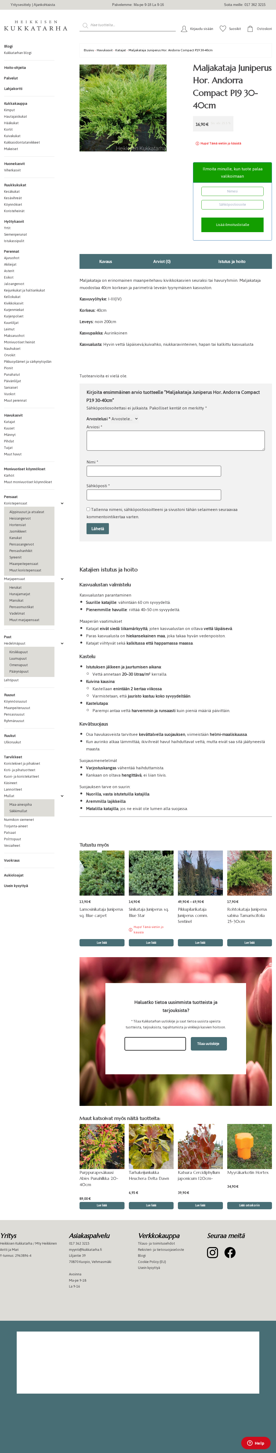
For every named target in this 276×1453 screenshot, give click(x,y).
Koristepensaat (15, 503)
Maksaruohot (14, 335)
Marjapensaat (14, 578)
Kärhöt (9, 475)
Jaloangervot (14, 283)
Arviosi (94, 427)
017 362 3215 (79, 1243)
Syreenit (15, 557)
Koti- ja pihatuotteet (19, 770)
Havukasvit (13, 415)
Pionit (8, 368)
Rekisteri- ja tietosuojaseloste (161, 1249)
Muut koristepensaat (25, 570)
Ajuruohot (11, 258)
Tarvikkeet (13, 757)
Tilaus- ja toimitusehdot (156, 1243)
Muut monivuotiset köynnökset (28, 482)
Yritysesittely (21, 5)
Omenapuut (18, 665)
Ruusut (9, 695)
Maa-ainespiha (20, 804)
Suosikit (235, 28)
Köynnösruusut (15, 701)
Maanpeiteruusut (17, 708)
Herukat (15, 587)
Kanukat (15, 537)
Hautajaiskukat (15, 116)
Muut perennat (15, 400)
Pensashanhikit (20, 550)
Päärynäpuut (19, 671)
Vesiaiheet (12, 845)
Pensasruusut (14, 714)
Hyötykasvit (14, 221)
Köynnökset (13, 204)
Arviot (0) (162, 261)
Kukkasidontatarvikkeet (22, 142)
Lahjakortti (13, 88)
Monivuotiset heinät (19, 342)
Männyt (10, 434)
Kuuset (9, 428)
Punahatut (12, 374)
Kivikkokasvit (13, 303)
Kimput (9, 110)
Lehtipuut (11, 680)
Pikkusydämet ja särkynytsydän (27, 361)
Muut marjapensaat (24, 620)
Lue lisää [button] (249, 943)
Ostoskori (264, 28)
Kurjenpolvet (13, 316)
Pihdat (9, 441)
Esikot (8, 277)
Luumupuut (18, 658)
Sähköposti (98, 485)
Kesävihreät (13, 198)
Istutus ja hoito (232, 261)
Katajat (9, 421)
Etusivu (89, 50)
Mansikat (16, 600)
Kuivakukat (12, 136)
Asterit (9, 270)
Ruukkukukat (15, 185)
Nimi (92, 462)
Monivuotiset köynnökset (24, 469)
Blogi (8, 46)
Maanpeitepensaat (23, 563)
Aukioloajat (13, 875)
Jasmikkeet (17, 531)
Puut (7, 637)
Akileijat (10, 264)
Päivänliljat (12, 381)
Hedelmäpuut (14, 643)
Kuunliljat (11, 322)
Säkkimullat (18, 811)
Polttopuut (12, 839)
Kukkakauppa (15, 103)
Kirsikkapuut (18, 652)
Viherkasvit (12, 170)
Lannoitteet (13, 789)
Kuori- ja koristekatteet (21, 776)
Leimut (9, 329)
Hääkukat (11, 123)
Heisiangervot (20, 518)
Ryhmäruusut (14, 720)
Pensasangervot (21, 544)
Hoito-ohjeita (15, 67)
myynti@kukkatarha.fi (85, 1249)
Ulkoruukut (12, 742)
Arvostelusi (99, 419)
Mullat (9, 795)
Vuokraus (12, 860)
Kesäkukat (12, 191)
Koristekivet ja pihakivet (22, 763)
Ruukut (10, 735)
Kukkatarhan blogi (18, 52)
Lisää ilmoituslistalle (232, 224)
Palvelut (11, 78)
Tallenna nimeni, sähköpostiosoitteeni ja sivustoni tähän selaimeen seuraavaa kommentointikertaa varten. (162, 513)
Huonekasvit (14, 163)
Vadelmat (17, 613)
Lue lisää (102, 943)
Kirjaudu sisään (201, 28)
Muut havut (13, 454)
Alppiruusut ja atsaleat (26, 512)
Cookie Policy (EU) (152, 1261)
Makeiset (11, 148)
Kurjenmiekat (14, 309)
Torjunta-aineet (16, 826)
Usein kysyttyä (16, 885)
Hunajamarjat (19, 594)
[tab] (106, 261)
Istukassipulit (14, 241)
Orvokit (9, 355)
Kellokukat (12, 296)
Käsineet (10, 783)
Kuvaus (105, 261)
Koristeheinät (14, 211)
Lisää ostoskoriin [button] (249, 1205)
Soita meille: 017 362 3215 (244, 5)
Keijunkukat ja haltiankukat (24, 290)
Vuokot (9, 394)
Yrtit (7, 228)
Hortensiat (17, 524)
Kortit (8, 129)
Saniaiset (11, 387)
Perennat (11, 251)
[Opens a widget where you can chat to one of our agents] (256, 1443)
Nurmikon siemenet (19, 819)
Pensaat (11, 496)
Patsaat (10, 832)
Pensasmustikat (21, 607)
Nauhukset (12, 348)
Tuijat (8, 447)
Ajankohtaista (44, 5)
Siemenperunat (15, 234)
